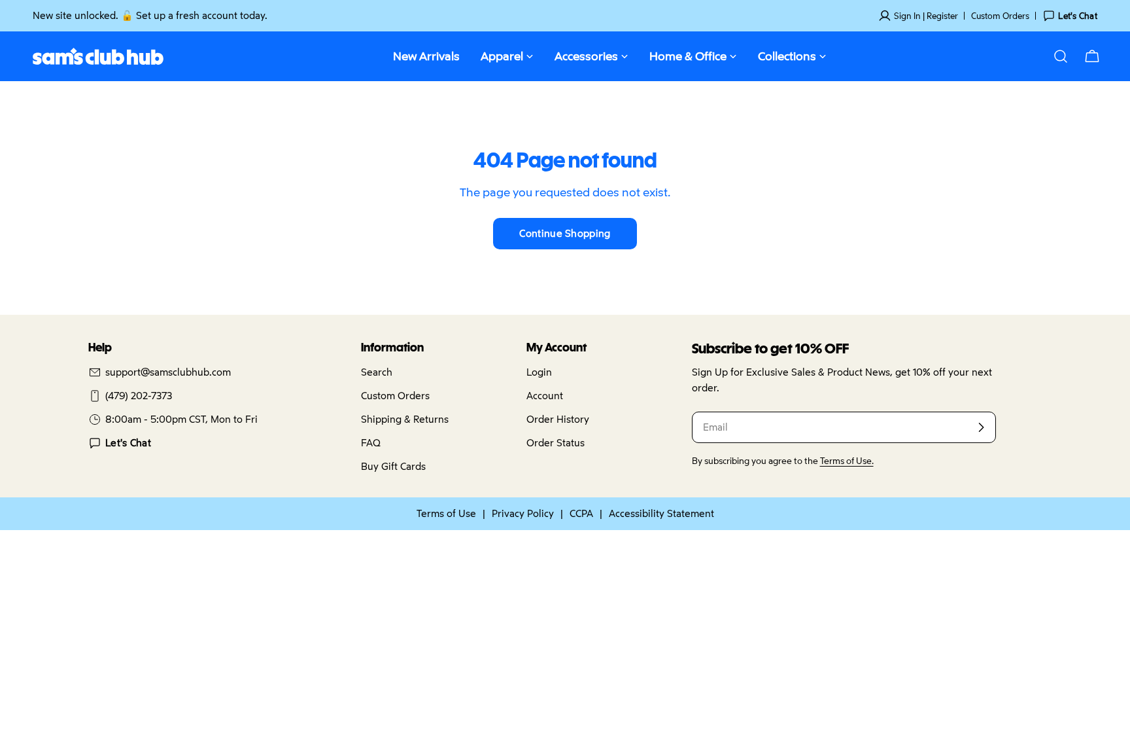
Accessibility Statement (661, 513)
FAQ (371, 443)
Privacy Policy (523, 513)
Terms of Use (446, 513)
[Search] (1061, 56)
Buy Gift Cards (393, 466)
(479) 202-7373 (138, 395)
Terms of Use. (847, 461)
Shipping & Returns (405, 419)
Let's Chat (128, 443)
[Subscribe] (981, 427)
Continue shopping (564, 233)
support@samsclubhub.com (168, 372)
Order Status (555, 443)
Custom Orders (1000, 16)
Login (539, 372)
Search (376, 372)
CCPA (581, 513)
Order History (557, 419)
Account (544, 395)
